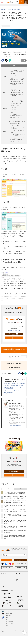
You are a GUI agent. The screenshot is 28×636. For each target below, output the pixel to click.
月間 (20, 488)
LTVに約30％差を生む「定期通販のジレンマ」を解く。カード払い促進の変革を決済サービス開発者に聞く (15, 516)
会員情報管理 (8, 615)
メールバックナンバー (15, 330)
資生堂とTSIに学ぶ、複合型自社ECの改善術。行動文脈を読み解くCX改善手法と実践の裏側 (15, 501)
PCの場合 (13, 74)
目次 (14, 66)
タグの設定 (13, 108)
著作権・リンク (9, 613)
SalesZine (19, 574)
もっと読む (5, 394)
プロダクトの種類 (15, 105)
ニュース (3, 580)
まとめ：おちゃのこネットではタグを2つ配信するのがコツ (17, 135)
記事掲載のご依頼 (21, 568)
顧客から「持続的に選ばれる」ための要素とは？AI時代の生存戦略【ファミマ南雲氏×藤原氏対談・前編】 (15, 536)
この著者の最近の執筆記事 (15, 425)
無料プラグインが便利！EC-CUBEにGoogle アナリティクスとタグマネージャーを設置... (14, 384)
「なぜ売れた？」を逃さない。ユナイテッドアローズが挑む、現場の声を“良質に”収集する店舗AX (15, 510)
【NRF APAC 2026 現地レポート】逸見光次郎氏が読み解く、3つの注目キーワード (15, 526)
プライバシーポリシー (10, 623)
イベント (18, 586)
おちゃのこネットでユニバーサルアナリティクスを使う (17, 89)
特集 (2, 586)
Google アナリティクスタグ (17, 103)
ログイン (14, 338)
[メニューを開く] (2, 2)
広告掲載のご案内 (7, 568)
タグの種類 (13, 110)
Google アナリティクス (6, 25)
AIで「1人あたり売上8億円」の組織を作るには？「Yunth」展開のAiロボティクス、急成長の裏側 (15, 492)
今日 (8, 488)
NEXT (23, 357)
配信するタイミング (15, 112)
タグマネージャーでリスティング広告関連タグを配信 (17, 122)
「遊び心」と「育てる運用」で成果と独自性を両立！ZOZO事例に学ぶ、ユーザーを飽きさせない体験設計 (15, 521)
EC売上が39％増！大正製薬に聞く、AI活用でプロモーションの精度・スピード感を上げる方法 (15, 497)
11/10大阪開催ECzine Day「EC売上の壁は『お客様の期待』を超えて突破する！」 (17, 83)
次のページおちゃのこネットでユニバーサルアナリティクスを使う (14, 349)
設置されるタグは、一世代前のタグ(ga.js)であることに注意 (17, 78)
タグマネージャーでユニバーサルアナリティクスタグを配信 (17, 100)
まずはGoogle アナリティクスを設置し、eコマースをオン (17, 70)
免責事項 (7, 617)
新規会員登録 (14, 334)
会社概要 (7, 619)
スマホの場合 (14, 76)
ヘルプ (7, 611)
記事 (17, 580)
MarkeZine (4, 574)
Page (5, 92)
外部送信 (7, 625)
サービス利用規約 (9, 621)
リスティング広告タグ (16, 125)
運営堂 (10, 405)
